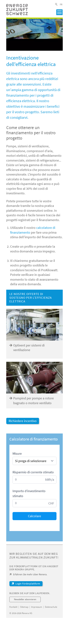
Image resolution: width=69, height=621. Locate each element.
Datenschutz (51, 606)
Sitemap (24, 606)
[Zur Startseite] (17, 9)
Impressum (36, 606)
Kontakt (13, 606)
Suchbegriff (56, 4)
